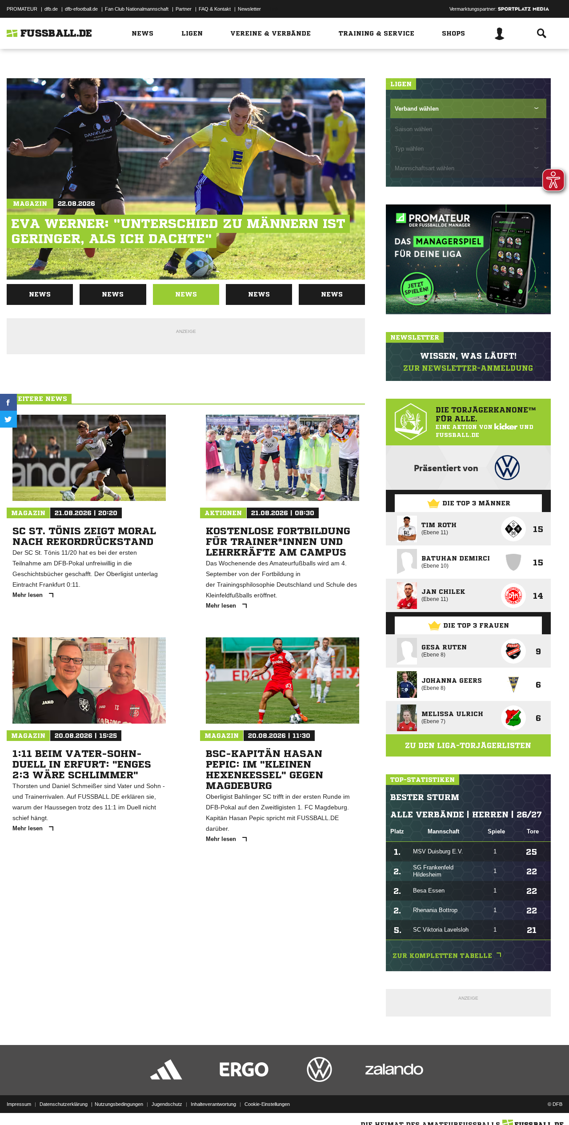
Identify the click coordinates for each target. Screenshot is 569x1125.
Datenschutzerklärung (64, 1104)
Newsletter (249, 9)
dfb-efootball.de (81, 9)
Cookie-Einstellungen (267, 1104)
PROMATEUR (22, 9)
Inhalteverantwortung (213, 1104)
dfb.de (51, 9)
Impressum (19, 1104)
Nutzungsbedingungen (119, 1104)
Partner (184, 9)
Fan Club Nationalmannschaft (136, 9)
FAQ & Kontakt (215, 9)
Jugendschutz (167, 1104)
